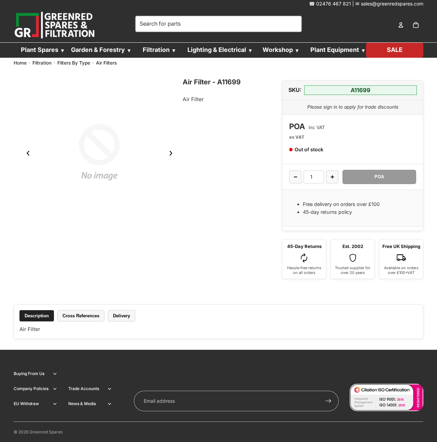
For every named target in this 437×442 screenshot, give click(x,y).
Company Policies (31, 388)
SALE (395, 49)
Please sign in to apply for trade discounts (352, 107)
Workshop (278, 49)
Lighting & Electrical (216, 49)
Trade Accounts (83, 388)
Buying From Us (29, 373)
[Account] (400, 25)
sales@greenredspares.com (392, 3)
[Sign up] (328, 401)
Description (37, 315)
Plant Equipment (334, 49)
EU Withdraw (26, 403)
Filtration (156, 49)
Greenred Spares (45, 431)
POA (379, 176)
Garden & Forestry (98, 49)
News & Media (82, 403)
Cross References (80, 315)
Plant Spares (39, 49)
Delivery (121, 315)
